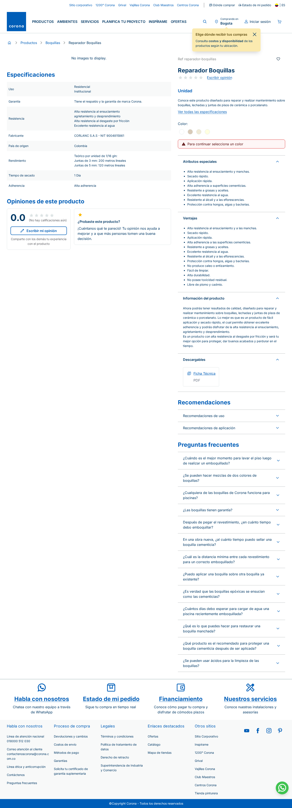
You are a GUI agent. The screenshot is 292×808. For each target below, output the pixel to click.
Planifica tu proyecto (123, 21)
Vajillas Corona (205, 769)
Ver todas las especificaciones (202, 112)
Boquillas (53, 43)
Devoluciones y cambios (71, 736)
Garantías (60, 760)
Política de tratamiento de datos (119, 747)
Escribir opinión (219, 77)
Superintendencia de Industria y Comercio (122, 768)
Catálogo (154, 744)
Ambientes (67, 21)
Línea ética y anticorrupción (26, 766)
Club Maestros (205, 777)
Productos (43, 21)
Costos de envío (65, 744)
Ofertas (178, 21)
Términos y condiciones (117, 736)
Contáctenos (16, 775)
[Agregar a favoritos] (278, 59)
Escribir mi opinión (42, 231)
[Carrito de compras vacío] (279, 21)
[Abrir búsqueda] (205, 21)
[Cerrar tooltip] (254, 34)
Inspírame (158, 21)
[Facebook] (258, 731)
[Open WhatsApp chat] (282, 788)
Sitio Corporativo (206, 736)
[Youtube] (247, 731)
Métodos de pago (66, 752)
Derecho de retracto (115, 757)
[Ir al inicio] (16, 21)
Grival (199, 760)
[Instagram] (269, 731)
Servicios (90, 21)
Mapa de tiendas (159, 752)
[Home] (9, 42)
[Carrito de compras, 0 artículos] (279, 21)
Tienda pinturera (206, 793)
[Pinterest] (280, 731)
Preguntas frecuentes (22, 783)
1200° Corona (204, 752)
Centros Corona (206, 785)
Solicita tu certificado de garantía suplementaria (71, 771)
